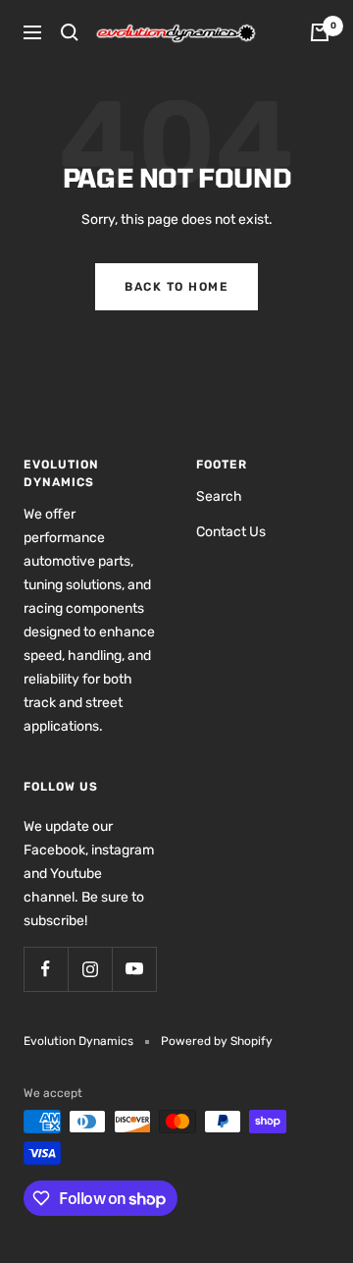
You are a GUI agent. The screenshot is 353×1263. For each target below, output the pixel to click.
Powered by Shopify (217, 1041)
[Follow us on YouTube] (134, 969)
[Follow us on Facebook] (46, 969)
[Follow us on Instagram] (90, 969)
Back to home (176, 287)
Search (219, 496)
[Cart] (319, 32)
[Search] (69, 32)
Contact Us (231, 531)
